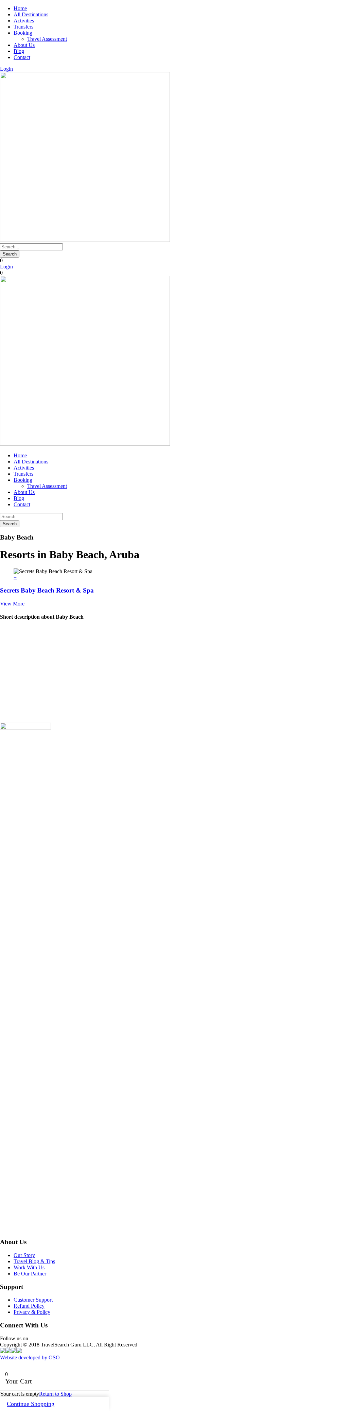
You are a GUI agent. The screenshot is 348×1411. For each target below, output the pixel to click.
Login (6, 69)
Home (20, 8)
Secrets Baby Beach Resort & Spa (47, 590)
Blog (19, 51)
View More (12, 603)
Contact (22, 57)
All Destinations (31, 14)
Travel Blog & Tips (34, 1261)
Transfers (23, 27)
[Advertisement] (174, 675)
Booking (23, 33)
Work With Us (29, 1267)
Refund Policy (29, 1306)
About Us (24, 45)
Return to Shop (55, 1394)
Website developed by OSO (30, 1357)
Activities (24, 20)
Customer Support (33, 1300)
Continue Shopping (30, 1403)
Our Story (24, 1255)
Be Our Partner (30, 1273)
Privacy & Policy (32, 1312)
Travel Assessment (47, 39)
